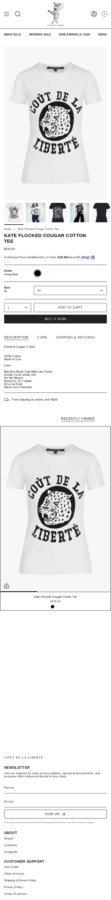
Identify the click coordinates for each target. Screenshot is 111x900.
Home (7, 228)
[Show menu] (7, 14)
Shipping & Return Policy (20, 880)
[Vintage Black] (52, 606)
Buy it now (55, 319)
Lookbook (10, 845)
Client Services (14, 873)
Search (9, 838)
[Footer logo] (23, 757)
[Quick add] (6, 586)
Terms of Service (80, 822)
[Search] (17, 14)
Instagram (11, 851)
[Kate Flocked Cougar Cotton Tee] (55, 509)
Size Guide (11, 866)
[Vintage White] (58, 606)
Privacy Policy (60, 822)
